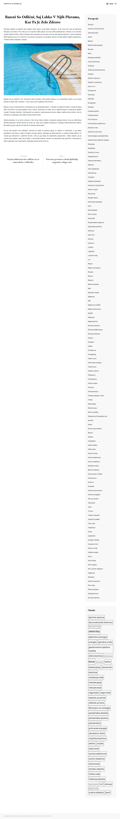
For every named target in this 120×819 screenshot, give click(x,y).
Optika (90, 346)
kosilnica (93, 672)
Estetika (91, 107)
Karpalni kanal (93, 198)
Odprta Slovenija (12, 4)
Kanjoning (91, 194)
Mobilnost (91, 297)
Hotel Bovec (92, 173)
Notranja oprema (94, 325)
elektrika (94, 631)
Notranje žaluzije (94, 334)
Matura (90, 276)
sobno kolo (94, 749)
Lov (89, 260)
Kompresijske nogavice (96, 222)
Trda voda (91, 523)
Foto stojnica (92, 119)
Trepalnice (91, 528)
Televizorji (91, 503)
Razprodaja (92, 404)
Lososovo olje (92, 255)
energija (93, 642)
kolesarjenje (94, 667)
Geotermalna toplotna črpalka (98, 140)
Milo (89, 288)
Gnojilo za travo (93, 152)
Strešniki (91, 486)
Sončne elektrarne (94, 457)
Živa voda (91, 585)
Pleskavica (91, 375)
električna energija (98, 637)
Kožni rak (91, 235)
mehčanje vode (96, 677)
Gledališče (91, 148)
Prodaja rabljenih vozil (96, 396)
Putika (90, 400)
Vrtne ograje (92, 565)
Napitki (90, 313)
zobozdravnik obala (93, 788)
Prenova (91, 387)
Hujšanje (91, 177)
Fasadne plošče (93, 111)
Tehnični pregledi (94, 495)
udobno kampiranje (93, 784)
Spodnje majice (93, 466)
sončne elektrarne (97, 754)
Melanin (90, 280)
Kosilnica (91, 231)
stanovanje (94, 764)
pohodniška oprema (98, 718)
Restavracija (92, 408)
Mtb (89, 301)
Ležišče (90, 247)
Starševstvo (92, 478)
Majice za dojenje (94, 268)
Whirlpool (91, 577)
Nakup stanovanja (94, 309)
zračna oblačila (96, 792)
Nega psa (91, 317)
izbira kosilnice (96, 656)
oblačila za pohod (97, 698)
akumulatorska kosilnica (100, 622)
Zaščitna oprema (94, 581)
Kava (89, 206)
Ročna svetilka (93, 412)
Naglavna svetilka (94, 305)
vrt (101, 784)
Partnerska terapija (94, 363)
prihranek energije (98, 728)
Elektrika (91, 99)
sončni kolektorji (97, 759)
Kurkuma (91, 243)
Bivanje (90, 49)
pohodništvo (95, 723)
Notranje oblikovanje (95, 330)
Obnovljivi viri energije (99, 708)
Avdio (90, 37)
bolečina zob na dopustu (95, 626)
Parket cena (92, 358)
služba (100, 743)
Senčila (90, 420)
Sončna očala (92, 453)
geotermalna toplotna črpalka (99, 649)
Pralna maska (92, 383)
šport (107, 792)
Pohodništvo (92, 379)
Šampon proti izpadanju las (97, 416)
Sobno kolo (92, 449)
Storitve (91, 482)
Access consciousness (96, 29)
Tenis (90, 507)
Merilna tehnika (93, 284)
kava (91, 661)
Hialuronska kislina (94, 161)
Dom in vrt (91, 86)
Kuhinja (90, 239)
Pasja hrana (92, 367)
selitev (92, 743)
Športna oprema (93, 470)
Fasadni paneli (93, 115)
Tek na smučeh (93, 499)
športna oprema (96, 617)
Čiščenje (91, 66)
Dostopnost (92, 90)
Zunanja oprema (93, 598)
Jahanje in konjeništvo (96, 185)
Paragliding (92, 354)
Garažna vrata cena (95, 132)
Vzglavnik (91, 573)
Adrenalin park (93, 33)
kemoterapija (99, 662)
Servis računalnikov (95, 429)
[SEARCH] (115, 4)
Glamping (91, 144)
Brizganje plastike (94, 57)
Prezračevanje (93, 391)
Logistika (91, 251)
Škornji (90, 433)
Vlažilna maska (93, 552)
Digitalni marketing (94, 82)
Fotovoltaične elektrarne (96, 123)
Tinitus (90, 511)
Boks (89, 53)
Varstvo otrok (92, 548)
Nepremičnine (93, 321)
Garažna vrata (93, 128)
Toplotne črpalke (93, 519)
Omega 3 (91, 342)
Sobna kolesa (92, 445)
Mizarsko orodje (93, 292)
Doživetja (91, 95)
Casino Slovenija (94, 62)
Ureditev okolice (93, 540)
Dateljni (90, 74)
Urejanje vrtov (93, 544)
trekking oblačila (97, 779)
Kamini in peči (93, 189)
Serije (90, 424)
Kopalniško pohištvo (95, 227)
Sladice (90, 437)
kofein (108, 662)
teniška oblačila (96, 769)
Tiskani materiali (93, 515)
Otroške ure (92, 350)
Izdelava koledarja (94, 181)
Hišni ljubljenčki (93, 169)
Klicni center (92, 214)
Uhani (90, 532)
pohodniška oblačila (98, 713)
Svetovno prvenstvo (95, 490)
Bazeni (90, 41)
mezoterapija (95, 682)
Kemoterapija (92, 210)
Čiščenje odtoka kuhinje (96, 70)
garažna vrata (105, 642)
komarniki (107, 667)
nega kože (93, 693)
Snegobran (92, 441)
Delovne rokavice (94, 78)
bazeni (27, 34)
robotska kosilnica (97, 738)
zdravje (108, 784)
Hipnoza (91, 165)
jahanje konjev (108, 656)
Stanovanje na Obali (95, 474)
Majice (90, 264)
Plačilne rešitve (93, 371)
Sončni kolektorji (94, 462)
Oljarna (90, 338)
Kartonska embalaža (95, 202)
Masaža (90, 272)
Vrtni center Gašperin (95, 569)
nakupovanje (95, 687)
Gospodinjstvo (93, 156)
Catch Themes (48, 816)
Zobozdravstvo (93, 593)
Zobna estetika (93, 589)
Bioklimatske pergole (95, 45)
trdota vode (94, 774)
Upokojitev (91, 536)
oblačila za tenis (96, 703)
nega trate (105, 693)
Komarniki (91, 218)
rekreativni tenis (97, 733)
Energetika (92, 103)
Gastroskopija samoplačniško (98, 136)
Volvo (90, 556)
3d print (90, 24)
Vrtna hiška (92, 560)
